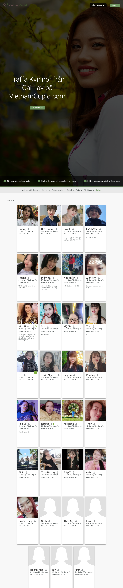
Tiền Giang (88, 190)
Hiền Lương (47, 229)
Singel (69, 190)
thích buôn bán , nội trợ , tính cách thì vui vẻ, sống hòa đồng (49, 287)
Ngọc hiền (69, 277)
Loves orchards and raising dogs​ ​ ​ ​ (94, 287)
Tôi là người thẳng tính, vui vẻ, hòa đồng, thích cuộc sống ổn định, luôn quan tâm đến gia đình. (27, 337)
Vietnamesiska (57, 190)
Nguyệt (45, 423)
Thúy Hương (48, 472)
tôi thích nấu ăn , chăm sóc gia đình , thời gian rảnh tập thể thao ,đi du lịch (72, 239)
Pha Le (22, 423)
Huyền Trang (25, 521)
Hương (22, 229)
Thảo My (69, 521)
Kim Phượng (24, 326)
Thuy (89, 423)
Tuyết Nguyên (48, 375)
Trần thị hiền (36, 569)
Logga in (115, 5)
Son (43, 326)
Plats (78, 190)
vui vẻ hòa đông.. (91, 237)
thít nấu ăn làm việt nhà (71, 286)
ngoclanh (69, 423)
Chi (20, 375)
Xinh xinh (91, 277)
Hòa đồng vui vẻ (23, 432)
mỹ (54, 569)
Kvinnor (45, 190)
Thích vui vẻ (45, 335)
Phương (90, 375)
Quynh (67, 229)
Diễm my (46, 277)
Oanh (44, 521)
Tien (88, 326)
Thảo (21, 472)
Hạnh (89, 521)
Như (77, 569)
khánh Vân (92, 229)
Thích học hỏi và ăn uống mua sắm (26, 287)
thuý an (68, 375)
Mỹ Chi (67, 326)
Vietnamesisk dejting (30, 190)
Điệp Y (67, 472)
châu (89, 472)
